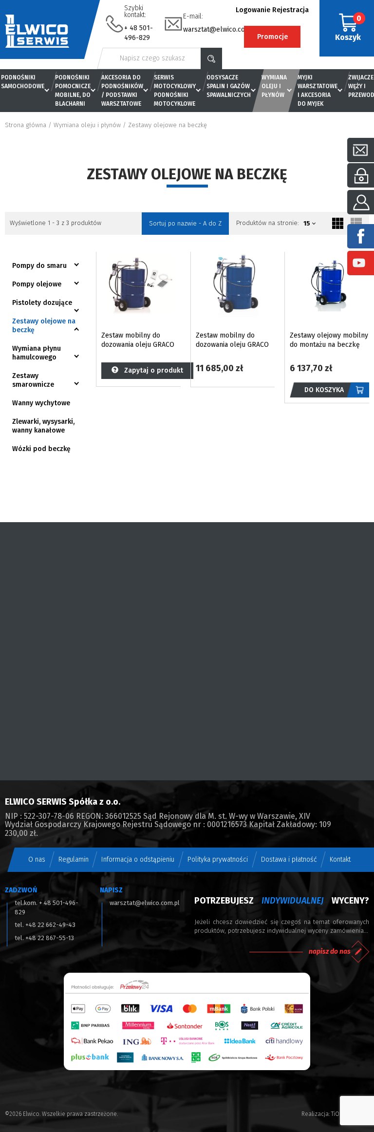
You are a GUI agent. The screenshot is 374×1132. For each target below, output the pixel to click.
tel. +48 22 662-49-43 (45, 924)
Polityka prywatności (217, 859)
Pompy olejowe (36, 284)
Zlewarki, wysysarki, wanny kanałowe (43, 425)
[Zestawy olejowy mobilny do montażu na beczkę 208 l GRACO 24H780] (329, 285)
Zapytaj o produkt (150, 370)
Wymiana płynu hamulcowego (36, 352)
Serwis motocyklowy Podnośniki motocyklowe (175, 90)
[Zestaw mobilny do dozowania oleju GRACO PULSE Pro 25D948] (235, 285)
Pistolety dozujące (42, 303)
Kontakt (340, 859)
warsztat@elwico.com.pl (221, 29)
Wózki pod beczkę (41, 449)
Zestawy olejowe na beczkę (43, 325)
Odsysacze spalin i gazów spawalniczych (228, 86)
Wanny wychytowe (41, 403)
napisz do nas (330, 951)
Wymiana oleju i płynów (274, 86)
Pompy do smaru (39, 266)
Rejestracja (290, 10)
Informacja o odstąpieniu (137, 859)
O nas (36, 859)
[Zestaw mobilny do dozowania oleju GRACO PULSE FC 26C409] (141, 285)
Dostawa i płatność (289, 859)
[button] (310, 223)
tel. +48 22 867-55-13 (44, 938)
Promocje (272, 37)
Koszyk (348, 28)
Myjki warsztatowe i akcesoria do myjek (317, 90)
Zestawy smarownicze (33, 380)
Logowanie (253, 10)
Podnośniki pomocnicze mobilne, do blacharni (73, 90)
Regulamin (73, 859)
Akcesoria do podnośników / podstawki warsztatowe (122, 90)
